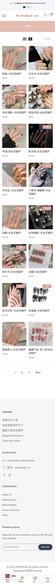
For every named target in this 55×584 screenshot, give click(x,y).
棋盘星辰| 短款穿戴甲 (40, 113)
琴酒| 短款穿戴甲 (11, 152)
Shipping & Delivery (12, 435)
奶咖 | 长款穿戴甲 (11, 74)
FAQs (4, 515)
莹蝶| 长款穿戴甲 (11, 233)
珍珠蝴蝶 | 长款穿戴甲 (41, 233)
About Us (7, 495)
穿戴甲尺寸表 (10, 420)
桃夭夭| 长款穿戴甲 (12, 272)
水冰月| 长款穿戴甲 (39, 74)
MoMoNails (19, 571)
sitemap (37, 571)
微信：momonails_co (18, 467)
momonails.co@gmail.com (20, 460)
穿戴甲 (29, 571)
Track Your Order (11, 441)
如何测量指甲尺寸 (12, 425)
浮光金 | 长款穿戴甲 (13, 190)
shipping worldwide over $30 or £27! (27, 3)
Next (37, 372)
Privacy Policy (9, 500)
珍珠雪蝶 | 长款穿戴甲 (14, 113)
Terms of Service (11, 510)
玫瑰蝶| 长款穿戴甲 (39, 311)
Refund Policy (9, 505)
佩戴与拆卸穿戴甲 (12, 430)
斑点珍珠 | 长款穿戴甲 (14, 311)
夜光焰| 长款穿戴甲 (39, 152)
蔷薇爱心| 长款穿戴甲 (14, 350)
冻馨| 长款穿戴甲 (38, 272)
